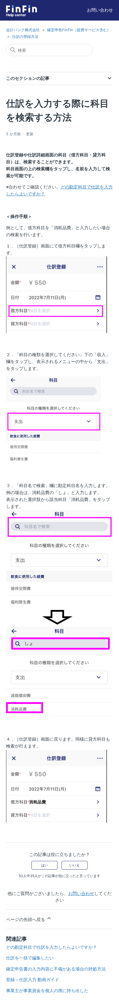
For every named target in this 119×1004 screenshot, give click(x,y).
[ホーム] (21, 8)
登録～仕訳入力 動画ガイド (32, 979)
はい (44, 865)
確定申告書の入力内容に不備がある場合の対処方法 (56, 969)
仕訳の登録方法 (25, 36)
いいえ (74, 865)
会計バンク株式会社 (23, 29)
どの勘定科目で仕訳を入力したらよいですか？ (51, 947)
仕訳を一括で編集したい (30, 958)
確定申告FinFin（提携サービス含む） (79, 29)
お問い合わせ (100, 10)
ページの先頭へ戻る (26, 919)
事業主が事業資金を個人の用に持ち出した (47, 990)
